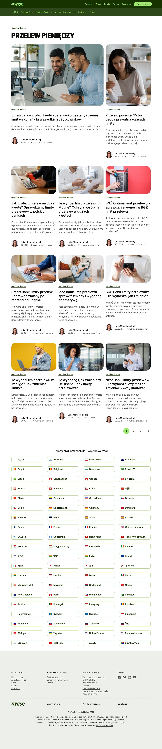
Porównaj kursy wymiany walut (95, 691)
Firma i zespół (17, 677)
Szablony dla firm (90, 694)
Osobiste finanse (18, 28)
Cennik (107, 4)
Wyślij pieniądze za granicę (94, 677)
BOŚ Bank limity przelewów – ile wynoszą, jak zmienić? (127, 294)
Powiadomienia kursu (91, 688)
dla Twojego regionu (104, 725)
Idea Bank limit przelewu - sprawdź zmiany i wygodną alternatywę (79, 296)
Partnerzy (15, 688)
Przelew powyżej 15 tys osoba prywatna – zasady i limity (126, 119)
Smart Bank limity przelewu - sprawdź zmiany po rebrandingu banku (33, 296)
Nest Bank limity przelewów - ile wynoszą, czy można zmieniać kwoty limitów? (127, 384)
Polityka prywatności (91, 704)
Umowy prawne (53, 704)
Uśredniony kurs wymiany (58, 680)
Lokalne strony (124, 704)
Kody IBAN (87, 685)
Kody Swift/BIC (89, 680)
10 (147, 430)
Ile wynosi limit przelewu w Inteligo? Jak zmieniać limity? (32, 384)
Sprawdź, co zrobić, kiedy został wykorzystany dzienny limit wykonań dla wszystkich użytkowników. (55, 117)
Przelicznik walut (90, 683)
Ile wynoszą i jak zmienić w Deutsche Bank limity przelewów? (79, 384)
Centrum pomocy (54, 677)
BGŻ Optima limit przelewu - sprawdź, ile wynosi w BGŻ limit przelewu (128, 207)
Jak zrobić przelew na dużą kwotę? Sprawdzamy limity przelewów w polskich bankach (32, 209)
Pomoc (116, 4)
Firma (98, 4)
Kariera (14, 685)
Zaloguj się (126, 4)
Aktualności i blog (18, 680)
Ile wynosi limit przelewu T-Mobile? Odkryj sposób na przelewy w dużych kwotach (80, 209)
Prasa (13, 683)
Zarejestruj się (143, 4)
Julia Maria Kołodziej (31, 139)
